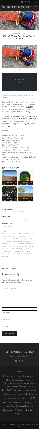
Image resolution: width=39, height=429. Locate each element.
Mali (22, 238)
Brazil (9, 380)
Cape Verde (29, 380)
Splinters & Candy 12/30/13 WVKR (12, 95)
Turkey (16, 414)
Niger (26, 241)
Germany (20, 390)
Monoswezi (7, 241)
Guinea (31, 390)
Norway (13, 243)
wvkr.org (29, 107)
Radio (10, 226)
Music (4, 226)
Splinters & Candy (16, 7)
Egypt (17, 386)
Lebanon (23, 394)
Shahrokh (20, 248)
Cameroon (15, 380)
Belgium (30, 377)
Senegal (5, 248)
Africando (12, 233)
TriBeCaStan (26, 253)
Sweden (5, 253)
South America (19, 406)
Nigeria (24, 398)
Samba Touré (27, 246)
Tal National (15, 253)
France (15, 390)
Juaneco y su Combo (10, 238)
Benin (35, 376)
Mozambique (18, 241)
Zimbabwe (6, 256)
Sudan (35, 411)
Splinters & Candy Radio (20, 251)
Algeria (13, 377)
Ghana (26, 390)
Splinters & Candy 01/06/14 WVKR (16, 219)
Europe (22, 236)
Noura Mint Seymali (26, 243)
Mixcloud (5, 97)
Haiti (35, 390)
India (5, 394)
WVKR (22, 427)
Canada (21, 380)
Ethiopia (30, 386)
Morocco (7, 398)
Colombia (7, 383)
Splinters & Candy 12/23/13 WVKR (15, 211)
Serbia (12, 248)
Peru (4, 246)
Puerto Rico (21, 402)
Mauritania (29, 238)
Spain (31, 407)
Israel (11, 394)
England (23, 386)
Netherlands (13, 398)
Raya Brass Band (14, 246)
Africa (5, 233)
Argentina (19, 377)
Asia (20, 233)
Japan (18, 394)
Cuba (14, 383)
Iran (28, 236)
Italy (15, 394)
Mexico (34, 394)
